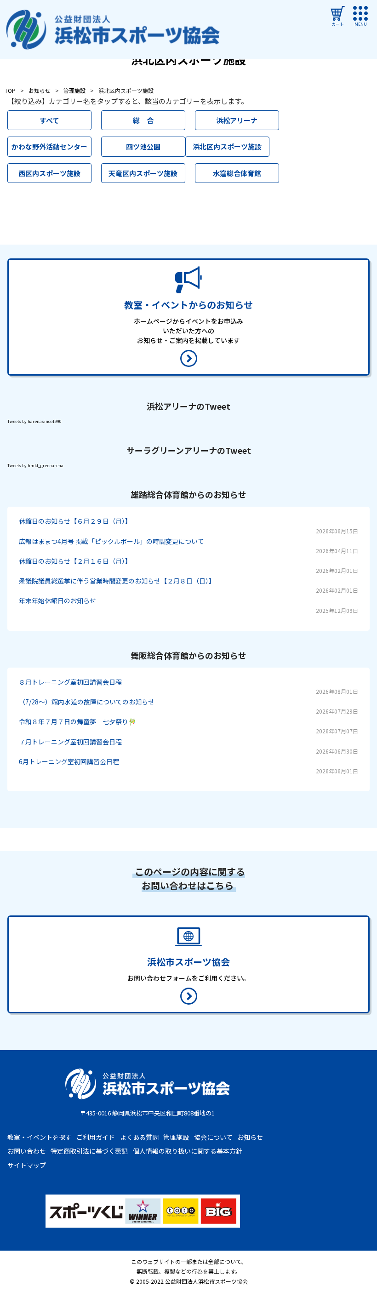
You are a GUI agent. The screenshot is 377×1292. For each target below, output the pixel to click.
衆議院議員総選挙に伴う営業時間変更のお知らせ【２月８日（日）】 (117, 580)
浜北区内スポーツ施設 (227, 146)
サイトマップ (26, 1165)
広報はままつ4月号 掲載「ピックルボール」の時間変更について (111, 541)
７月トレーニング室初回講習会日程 (70, 741)
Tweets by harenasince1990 (34, 421)
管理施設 (176, 1137)
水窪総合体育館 (237, 173)
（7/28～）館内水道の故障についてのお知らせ (86, 701)
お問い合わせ (26, 1150)
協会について (213, 1137)
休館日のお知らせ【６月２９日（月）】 (75, 521)
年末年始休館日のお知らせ (57, 600)
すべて (49, 120)
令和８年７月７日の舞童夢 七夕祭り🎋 (77, 721)
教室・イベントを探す (39, 1137)
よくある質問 (139, 1137)
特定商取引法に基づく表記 (89, 1150)
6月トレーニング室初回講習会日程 (69, 761)
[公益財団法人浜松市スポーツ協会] (113, 29)
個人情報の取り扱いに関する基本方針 (187, 1150)
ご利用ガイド (95, 1137)
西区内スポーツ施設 (49, 173)
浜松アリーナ (236, 120)
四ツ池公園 (143, 146)
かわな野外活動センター (49, 146)
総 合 (143, 120)
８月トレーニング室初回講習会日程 (70, 681)
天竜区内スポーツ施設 (143, 173)
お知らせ (250, 1137)
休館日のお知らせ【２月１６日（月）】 (75, 561)
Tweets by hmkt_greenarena (35, 466)
